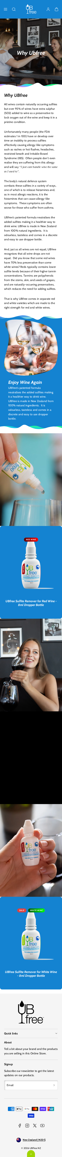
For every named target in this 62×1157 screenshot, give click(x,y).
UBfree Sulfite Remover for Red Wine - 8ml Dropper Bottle (31, 603)
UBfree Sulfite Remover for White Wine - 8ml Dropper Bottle (31, 974)
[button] (5, 9)
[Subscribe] (54, 1085)
